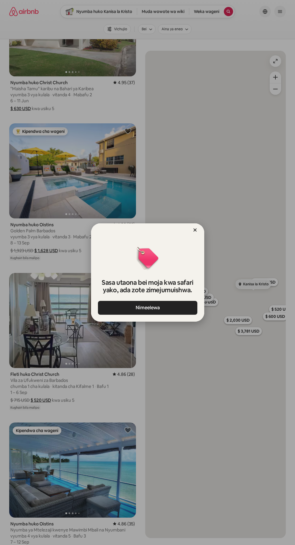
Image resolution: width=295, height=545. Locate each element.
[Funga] (195, 230)
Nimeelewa (147, 308)
